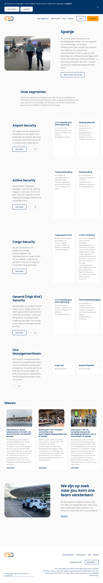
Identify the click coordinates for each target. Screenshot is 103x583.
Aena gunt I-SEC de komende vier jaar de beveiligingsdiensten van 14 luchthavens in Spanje (83, 433)
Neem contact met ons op (73, 75)
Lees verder (19, 149)
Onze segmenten (43, 18)
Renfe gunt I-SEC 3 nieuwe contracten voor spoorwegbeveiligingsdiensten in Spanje (53, 433)
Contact (93, 18)
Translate (26, 9)
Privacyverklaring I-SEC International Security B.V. (16, 575)
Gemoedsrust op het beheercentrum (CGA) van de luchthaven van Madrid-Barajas (19, 433)
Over (64, 18)
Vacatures (64, 516)
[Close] (98, 7)
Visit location (11, 9)
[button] (35, 149)
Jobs (81, 18)
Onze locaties (55, 18)
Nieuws (70, 18)
